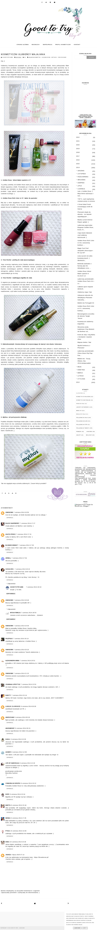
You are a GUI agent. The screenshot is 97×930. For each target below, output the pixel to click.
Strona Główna (23, 44)
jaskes (8, 854)
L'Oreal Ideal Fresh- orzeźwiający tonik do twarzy (85, 207)
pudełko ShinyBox (36, 348)
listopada (82, 173)
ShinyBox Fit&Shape (14, 421)
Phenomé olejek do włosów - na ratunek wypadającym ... (85, 214)
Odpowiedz (10, 517)
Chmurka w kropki (12, 783)
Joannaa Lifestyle (12, 684)
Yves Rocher (62, 57)
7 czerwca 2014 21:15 (21, 673)
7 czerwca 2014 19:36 (21, 625)
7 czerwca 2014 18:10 (22, 569)
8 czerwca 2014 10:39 (18, 739)
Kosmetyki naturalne (83, 400)
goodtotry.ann (16, 587)
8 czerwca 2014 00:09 (28, 706)
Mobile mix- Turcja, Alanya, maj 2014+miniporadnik (84, 361)
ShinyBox (89, 431)
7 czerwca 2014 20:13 (21, 638)
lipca (80, 186)
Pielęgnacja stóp (81, 424)
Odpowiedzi (11, 583)
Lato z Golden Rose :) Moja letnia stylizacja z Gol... (85, 194)
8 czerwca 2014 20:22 (28, 783)
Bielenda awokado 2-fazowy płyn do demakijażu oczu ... (85, 266)
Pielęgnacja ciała (82, 417)
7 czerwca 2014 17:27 (27, 523)
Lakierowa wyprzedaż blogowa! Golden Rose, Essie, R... (86, 227)
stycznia (81, 379)
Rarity (8, 695)
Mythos (54, 57)
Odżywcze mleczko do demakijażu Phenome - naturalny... (85, 298)
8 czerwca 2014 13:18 (27, 763)
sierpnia (81, 183)
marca (80, 373)
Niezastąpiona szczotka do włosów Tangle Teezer (86, 316)
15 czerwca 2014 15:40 (18, 842)
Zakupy (78, 435)
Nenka (7, 818)
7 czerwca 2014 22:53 (28, 684)
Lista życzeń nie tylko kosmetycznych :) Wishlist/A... (85, 258)
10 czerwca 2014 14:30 (18, 831)
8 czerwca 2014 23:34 (17, 794)
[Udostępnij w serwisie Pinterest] (15, 493)
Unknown (9, 512)
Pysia (7, 831)
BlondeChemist (11, 545)
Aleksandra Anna (12, 660)
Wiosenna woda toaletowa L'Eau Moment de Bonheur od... (86, 329)
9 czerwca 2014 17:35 (18, 818)
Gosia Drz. (9, 569)
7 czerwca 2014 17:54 (19, 558)
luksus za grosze (12, 706)
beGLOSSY (89, 435)
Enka (7, 842)
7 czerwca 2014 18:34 (33, 587)
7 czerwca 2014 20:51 (27, 660)
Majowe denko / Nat (84, 342)
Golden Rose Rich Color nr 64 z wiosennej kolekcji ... (86, 243)
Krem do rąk (80, 403)
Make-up (78, 410)
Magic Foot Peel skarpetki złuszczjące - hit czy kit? (86, 251)
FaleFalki (9, 638)
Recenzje (36, 44)
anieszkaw (9, 717)
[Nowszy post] (1, 903)
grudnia (81, 170)
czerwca (81, 189)
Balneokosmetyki (35, 57)
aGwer (8, 752)
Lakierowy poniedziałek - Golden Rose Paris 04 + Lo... (86, 281)
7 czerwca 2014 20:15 (21, 649)
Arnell (8, 558)
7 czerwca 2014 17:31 (23, 534)
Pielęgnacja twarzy (82, 428)
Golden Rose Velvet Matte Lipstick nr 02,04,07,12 (84, 274)
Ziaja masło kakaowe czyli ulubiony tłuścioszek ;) (85, 235)
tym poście (22, 282)
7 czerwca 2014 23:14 (19, 695)
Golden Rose (46, 57)
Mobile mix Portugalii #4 (86, 303)
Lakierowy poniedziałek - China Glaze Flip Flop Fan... (86, 353)
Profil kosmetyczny (63, 44)
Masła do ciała (81, 414)
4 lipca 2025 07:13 (18, 854)
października (83, 176)
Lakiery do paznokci (82, 407)
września (81, 180)
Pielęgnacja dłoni (82, 421)
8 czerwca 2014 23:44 (18, 805)
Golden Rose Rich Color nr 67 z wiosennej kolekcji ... (86, 308)
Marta (8, 805)
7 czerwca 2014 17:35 (26, 545)
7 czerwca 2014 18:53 (28, 612)
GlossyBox (79, 393)
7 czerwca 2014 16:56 (21, 512)
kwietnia (81, 370)
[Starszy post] (68, 903)
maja (79, 367)
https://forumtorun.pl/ (41, 857)
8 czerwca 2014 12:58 (19, 752)
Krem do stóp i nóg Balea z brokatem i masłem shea (86, 337)
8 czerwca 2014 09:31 (23, 728)
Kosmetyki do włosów (83, 396)
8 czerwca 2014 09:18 (22, 717)
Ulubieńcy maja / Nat (85, 292)
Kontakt (77, 44)
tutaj (43, 264)
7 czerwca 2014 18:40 (21, 600)
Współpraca (47, 44)
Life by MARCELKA (12, 763)
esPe (7, 794)
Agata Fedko (10, 534)
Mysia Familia (15, 612)
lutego (81, 376)
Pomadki (78, 431)
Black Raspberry (12, 523)
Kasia (7, 739)
